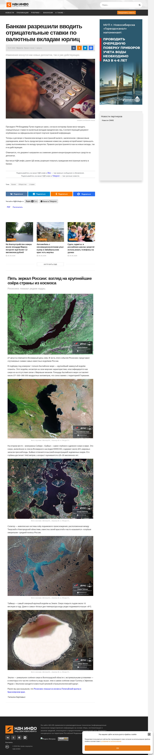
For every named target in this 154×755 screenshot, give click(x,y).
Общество (23, 184)
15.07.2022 (11, 48)
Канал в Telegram (49, 201)
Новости (9, 12)
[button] (149, 734)
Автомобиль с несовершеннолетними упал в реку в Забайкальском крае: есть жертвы (50, 248)
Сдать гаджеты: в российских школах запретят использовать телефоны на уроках (81, 248)
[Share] (17, 194)
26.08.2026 (11, 255)
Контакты (9, 742)
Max (49, 173)
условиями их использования (111, 741)
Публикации (23, 12)
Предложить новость (126, 12)
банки (13, 184)
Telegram (56, 176)
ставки (32, 184)
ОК (117, 748)
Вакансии (48, 12)
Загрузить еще (50, 264)
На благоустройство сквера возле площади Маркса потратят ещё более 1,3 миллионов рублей (19, 248)
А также (59, 12)
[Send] (84, 194)
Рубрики (35, 12)
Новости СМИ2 (108, 120)
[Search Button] (140, 5)
